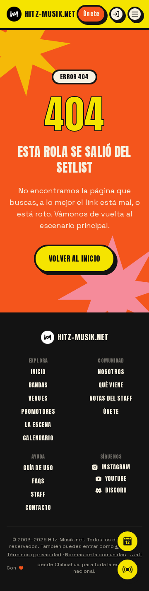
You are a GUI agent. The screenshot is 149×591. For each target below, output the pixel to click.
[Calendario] (127, 541)
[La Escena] (127, 569)
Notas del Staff (110, 398)
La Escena (38, 424)
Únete (91, 14)
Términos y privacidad (34, 554)
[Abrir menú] (134, 14)
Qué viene (111, 385)
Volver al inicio (74, 258)
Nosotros (111, 372)
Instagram (115, 467)
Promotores (38, 411)
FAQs (38, 481)
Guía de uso (38, 468)
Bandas (38, 385)
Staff (38, 494)
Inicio (38, 372)
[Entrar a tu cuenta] (116, 14)
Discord (116, 490)
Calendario (38, 438)
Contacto (38, 507)
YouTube (116, 479)
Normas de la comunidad (95, 554)
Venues (38, 398)
